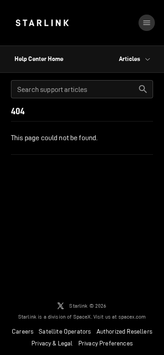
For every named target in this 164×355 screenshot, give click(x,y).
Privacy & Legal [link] (52, 343)
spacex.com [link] (132, 317)
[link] (42, 22)
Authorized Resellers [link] (124, 331)
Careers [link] (22, 331)
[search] (143, 89)
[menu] (146, 23)
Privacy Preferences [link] (105, 343)
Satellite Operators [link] (65, 331)
